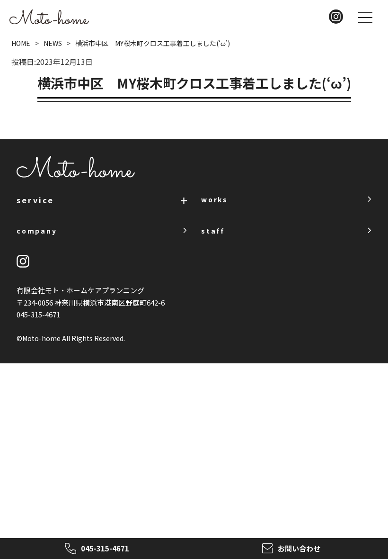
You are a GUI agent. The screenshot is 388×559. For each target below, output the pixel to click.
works (214, 199)
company (37, 230)
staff (213, 230)
